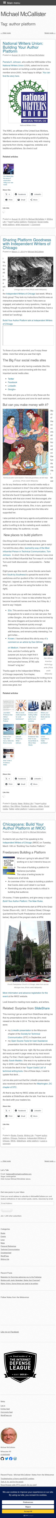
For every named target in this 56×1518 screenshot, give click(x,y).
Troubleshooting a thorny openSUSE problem (17, 1478)
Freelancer (32, 221)
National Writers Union (13, 65)
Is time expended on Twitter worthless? (45, 739)
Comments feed (7, 1412)
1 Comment (35, 224)
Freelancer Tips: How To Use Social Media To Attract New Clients (33, 740)
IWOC (13, 1140)
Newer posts (50, 33)
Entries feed (5, 1409)
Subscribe (6, 1209)
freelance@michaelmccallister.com (19, 1174)
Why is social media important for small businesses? (21, 716)
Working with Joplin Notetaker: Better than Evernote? (20, 1280)
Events (14, 803)
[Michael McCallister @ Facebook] (11, 1459)
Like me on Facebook (10, 1331)
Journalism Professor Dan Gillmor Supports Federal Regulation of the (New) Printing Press (8, 717)
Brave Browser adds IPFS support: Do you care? (19, 1485)
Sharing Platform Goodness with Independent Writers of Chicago (27, 243)
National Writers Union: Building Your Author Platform (23, 47)
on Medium (13, 647)
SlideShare (42, 1008)
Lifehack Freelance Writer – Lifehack (19, 739)
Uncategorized (6, 1252)
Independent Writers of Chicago (20, 293)
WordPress (5, 1256)
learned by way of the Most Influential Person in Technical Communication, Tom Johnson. (27, 551)
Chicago (14, 1138)
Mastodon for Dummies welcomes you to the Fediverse (21, 1277)
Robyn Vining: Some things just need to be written (19, 1283)
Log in (3, 1405)
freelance (22, 1138)
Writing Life (28, 803)
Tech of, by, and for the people (12, 1481)
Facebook (12, 382)
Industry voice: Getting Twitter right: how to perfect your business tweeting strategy (33, 717)
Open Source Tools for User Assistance (29, 1040)
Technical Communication (10, 1249)
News (20, 803)
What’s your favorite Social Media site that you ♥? (45, 716)
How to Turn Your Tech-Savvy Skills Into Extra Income (8, 739)
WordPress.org (6, 1415)
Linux (3, 1239)
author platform (20, 221)
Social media (43, 221)
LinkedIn (12, 385)
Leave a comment (36, 808)
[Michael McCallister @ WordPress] (15, 1459)
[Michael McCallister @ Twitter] (6, 1459)
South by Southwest (16, 574)
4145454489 (5, 1454)
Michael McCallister (23, 13)
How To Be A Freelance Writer (7, 762)
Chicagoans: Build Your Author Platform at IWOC (24, 826)
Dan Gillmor (15, 806)
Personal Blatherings (8, 1246)
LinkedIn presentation (21, 1030)
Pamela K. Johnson (12, 61)
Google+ (12, 389)
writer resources (22, 224)
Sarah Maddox (16, 1060)
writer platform (9, 224)
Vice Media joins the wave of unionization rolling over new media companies (8, 180)
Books (13, 1135)
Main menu (13, 3)
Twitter (11, 378)
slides (40, 806)
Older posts (6, 33)
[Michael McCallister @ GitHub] (2, 1459)
